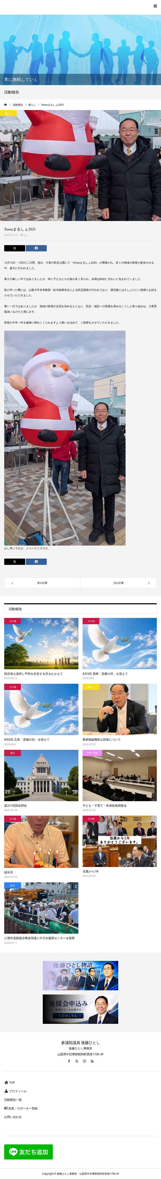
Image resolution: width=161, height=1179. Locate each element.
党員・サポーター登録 (23, 1108)
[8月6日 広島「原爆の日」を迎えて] (41, 709)
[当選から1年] (120, 841)
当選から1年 (91, 871)
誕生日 (8, 872)
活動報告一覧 (13, 1100)
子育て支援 (92, 752)
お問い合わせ (13, 1117)
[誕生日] (41, 842)
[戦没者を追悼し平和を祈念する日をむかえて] (41, 643)
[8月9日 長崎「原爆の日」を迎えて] (120, 643)
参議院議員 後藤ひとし (80, 1042)
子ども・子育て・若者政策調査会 (105, 805)
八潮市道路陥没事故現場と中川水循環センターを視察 (39, 938)
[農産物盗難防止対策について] (120, 709)
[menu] (155, 6)
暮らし (24, 235)
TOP (12, 1082)
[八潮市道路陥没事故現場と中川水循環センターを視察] (41, 908)
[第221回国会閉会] (41, 775)
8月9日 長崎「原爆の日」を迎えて (105, 674)
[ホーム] (5, 105)
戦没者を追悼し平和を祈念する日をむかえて (33, 674)
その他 (12, 621)
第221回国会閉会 (15, 805)
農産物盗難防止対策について (102, 739)
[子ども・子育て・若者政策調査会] (120, 775)
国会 (12, 752)
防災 (12, 885)
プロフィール (18, 1091)
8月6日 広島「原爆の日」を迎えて (26, 739)
